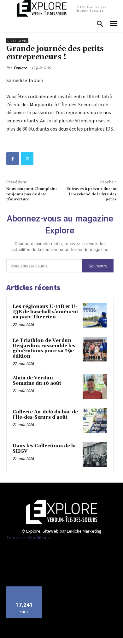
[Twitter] (27, 158)
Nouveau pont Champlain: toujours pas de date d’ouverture (31, 194)
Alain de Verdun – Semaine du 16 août (37, 380)
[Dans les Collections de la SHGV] (95, 454)
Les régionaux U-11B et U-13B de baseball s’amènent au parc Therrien (45, 312)
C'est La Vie (17, 41)
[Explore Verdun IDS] (61, 512)
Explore (20, 67)
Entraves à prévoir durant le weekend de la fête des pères (91, 194)
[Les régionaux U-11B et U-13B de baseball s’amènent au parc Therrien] (95, 315)
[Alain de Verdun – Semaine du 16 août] (95, 386)
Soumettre (98, 266)
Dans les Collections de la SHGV (44, 448)
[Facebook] (12, 158)
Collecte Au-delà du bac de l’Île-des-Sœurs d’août (45, 414)
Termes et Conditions (28, 537)
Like (24, 588)
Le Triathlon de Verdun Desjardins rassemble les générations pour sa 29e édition (44, 348)
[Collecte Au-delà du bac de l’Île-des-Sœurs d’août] (95, 420)
